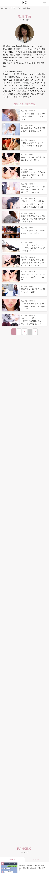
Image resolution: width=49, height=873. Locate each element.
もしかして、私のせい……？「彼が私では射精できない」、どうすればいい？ (33, 321)
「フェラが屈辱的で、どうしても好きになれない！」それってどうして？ (33, 306)
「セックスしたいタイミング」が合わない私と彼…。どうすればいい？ (33, 248)
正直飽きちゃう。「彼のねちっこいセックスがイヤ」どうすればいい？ (33, 175)
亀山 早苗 (24, 111)
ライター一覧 (15, 8)
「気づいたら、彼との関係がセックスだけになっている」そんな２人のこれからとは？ (33, 204)
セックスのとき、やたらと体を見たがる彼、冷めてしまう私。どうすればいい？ (33, 262)
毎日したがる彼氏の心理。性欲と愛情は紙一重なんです (33, 158)
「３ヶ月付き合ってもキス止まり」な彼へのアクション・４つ (33, 116)
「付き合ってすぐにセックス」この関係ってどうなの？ (33, 144)
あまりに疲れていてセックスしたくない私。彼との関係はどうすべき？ (33, 218)
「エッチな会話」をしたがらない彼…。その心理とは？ (33, 232)
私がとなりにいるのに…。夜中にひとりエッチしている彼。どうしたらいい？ (33, 189)
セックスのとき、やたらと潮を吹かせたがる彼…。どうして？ (33, 277)
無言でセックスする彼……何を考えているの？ (33, 290)
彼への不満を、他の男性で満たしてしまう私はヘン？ (33, 129)
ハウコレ (4, 8)
